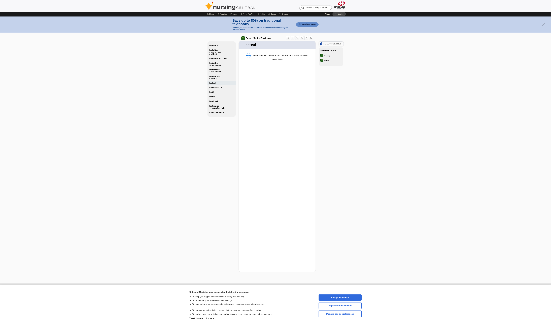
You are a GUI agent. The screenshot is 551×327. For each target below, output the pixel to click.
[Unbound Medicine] (340, 5)
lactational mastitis (214, 77)
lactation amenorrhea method (215, 52)
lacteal (212, 83)
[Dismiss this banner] (543, 24)
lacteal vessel (215, 87)
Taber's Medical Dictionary (258, 38)
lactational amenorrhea (215, 70)
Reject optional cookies (340, 305)
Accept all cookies (340, 297)
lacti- (212, 92)
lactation (213, 45)
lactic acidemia (216, 112)
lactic (212, 96)
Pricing (327, 14)
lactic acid (214, 101)
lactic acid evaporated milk (217, 107)
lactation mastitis (218, 58)
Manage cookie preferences (340, 314)
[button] (284, 14)
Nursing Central (241, 5)
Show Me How (307, 24)
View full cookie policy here (201, 318)
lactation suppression (215, 64)
